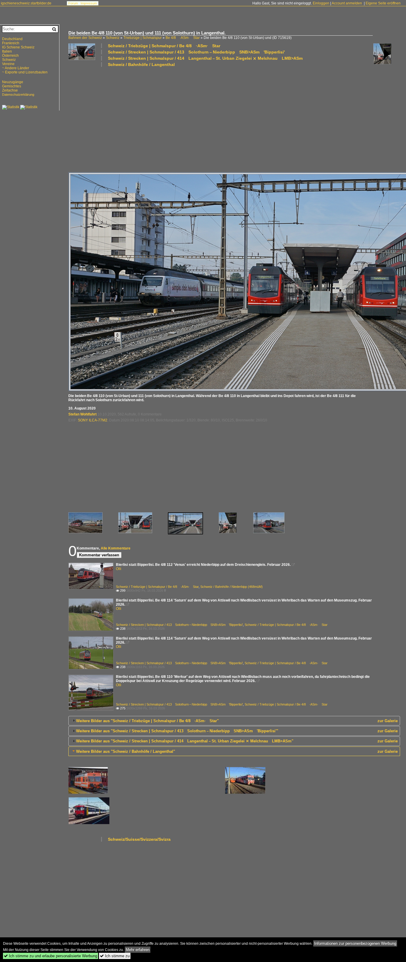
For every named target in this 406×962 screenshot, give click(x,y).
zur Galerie (387, 721)
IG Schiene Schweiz (18, 47)
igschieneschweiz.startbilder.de (26, 3)
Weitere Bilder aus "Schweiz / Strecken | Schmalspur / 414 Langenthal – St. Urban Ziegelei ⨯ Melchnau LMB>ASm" (184, 741)
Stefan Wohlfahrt (82, 414)
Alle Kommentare (115, 548)
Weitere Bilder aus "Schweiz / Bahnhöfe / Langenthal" (125, 751)
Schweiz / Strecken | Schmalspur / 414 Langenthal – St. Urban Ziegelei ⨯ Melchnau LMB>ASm (205, 58)
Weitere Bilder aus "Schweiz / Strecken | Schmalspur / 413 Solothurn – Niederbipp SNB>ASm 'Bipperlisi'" (177, 731)
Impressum (89, 3)
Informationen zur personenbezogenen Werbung (355, 943)
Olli (118, 569)
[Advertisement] (234, 119)
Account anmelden (347, 3)
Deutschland (12, 39)
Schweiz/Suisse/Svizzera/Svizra (139, 839)
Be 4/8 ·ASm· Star (183, 38)
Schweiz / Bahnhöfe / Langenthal (141, 64)
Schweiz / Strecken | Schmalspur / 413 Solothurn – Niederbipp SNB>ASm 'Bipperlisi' (196, 52)
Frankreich (10, 43)
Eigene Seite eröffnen (383, 3)
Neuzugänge (12, 82)
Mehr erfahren (138, 949)
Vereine (8, 64)
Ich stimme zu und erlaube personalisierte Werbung (50, 956)
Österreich (10, 55)
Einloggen (321, 3)
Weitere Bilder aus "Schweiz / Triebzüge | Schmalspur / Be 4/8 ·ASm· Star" (147, 721)
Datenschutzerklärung (18, 94)
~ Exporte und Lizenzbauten (25, 72)
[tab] (234, 720)
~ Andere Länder (15, 68)
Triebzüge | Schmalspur (142, 38)
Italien (7, 51)
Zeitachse (10, 90)
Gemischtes (11, 86)
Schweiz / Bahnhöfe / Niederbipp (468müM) (231, 586)
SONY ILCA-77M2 (92, 420)
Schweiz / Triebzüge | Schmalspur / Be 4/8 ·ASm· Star (164, 45)
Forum (73, 3)
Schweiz (112, 38)
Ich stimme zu (115, 956)
